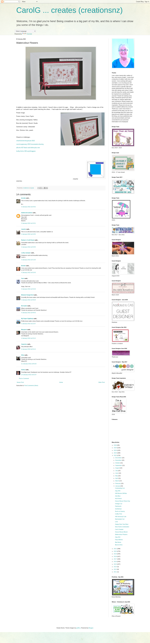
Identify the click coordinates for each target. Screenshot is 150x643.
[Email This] (38, 188)
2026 (115, 445)
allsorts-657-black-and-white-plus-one (28, 147)
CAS (116, 522)
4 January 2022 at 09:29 (28, 300)
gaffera (78, 628)
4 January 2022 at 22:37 (28, 323)
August (117, 468)
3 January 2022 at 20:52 (28, 207)
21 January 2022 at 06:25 (28, 364)
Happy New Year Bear (121, 524)
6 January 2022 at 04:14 (28, 349)
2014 (115, 566)
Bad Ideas (118, 542)
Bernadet (24, 306)
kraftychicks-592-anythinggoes (26, 151)
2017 (115, 559)
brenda (23, 198)
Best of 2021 (119, 545)
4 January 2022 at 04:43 (28, 289)
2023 (115, 453)
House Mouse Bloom (121, 532)
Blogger (91, 628)
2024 (115, 450)
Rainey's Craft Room (27, 240)
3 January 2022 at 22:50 (28, 234)
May (116, 476)
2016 (115, 561)
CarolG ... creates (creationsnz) (69, 10)
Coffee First (118, 514)
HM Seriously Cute (120, 516)
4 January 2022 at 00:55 (28, 247)
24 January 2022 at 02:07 (28, 374)
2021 (115, 548)
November (118, 460)
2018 (115, 556)
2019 (115, 554)
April (116, 478)
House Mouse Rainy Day (122, 501)
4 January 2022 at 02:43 (28, 272)
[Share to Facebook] (45, 188)
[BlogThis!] (41, 188)
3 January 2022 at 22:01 (28, 223)
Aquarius (24, 344)
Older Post (101, 382)
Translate (29, 34)
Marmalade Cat (119, 519)
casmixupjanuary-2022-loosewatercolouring (29, 144)
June (117, 473)
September (118, 465)
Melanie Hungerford (27, 295)
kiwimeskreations (26, 212)
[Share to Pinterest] (47, 188)
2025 (115, 448)
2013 (115, 569)
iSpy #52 (117, 537)
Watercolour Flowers (121, 534)
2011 (115, 572)
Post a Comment (24, 378)
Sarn (22, 278)
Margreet (24, 329)
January (117, 486)
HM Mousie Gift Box (121, 493)
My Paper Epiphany (27, 318)
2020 (115, 551)
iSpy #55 (117, 491)
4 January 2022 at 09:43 (28, 312)
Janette (23, 229)
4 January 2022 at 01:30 (28, 260)
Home (61, 382)
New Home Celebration (122, 527)
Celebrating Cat (120, 488)
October (117, 463)
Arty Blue (117, 496)
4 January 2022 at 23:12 (28, 338)
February (118, 483)
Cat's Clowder (119, 529)
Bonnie (23, 265)
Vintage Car (118, 503)
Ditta (22, 355)
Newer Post (20, 382)
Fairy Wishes (119, 539)
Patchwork (118, 506)
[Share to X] (43, 188)
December (118, 458)
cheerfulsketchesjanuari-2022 (25, 140)
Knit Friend (118, 498)
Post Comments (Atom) (31, 385)
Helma (23, 369)
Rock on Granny (120, 511)
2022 (115, 455)
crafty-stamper (26, 253)
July (116, 470)
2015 (115, 564)
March (117, 481)
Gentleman (118, 509)
